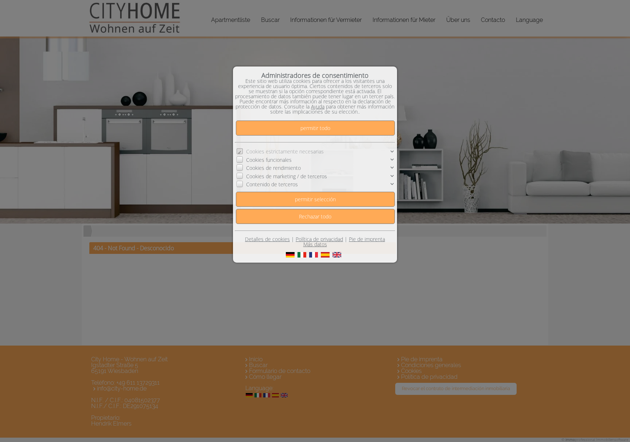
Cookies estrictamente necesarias (285, 151)
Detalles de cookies (267, 239)
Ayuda (317, 106)
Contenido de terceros (272, 184)
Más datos (315, 244)
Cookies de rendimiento (273, 167)
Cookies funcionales (269, 159)
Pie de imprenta (367, 239)
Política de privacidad (319, 239)
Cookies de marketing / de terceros (286, 176)
